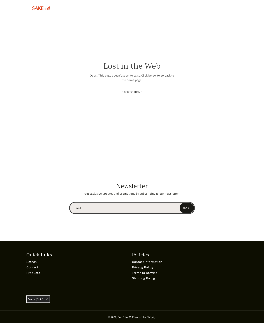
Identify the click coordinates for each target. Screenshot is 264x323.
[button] (132, 92)
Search (31, 262)
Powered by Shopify (144, 317)
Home (79, 8)
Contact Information (147, 262)
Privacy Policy (142, 267)
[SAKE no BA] (41, 8)
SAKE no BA (125, 317)
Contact (164, 8)
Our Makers (134, 8)
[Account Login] (228, 8)
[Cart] (235, 8)
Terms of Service (144, 273)
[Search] (221, 8)
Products (103, 8)
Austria (35, 299)
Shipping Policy (143, 278)
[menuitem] (202, 8)
